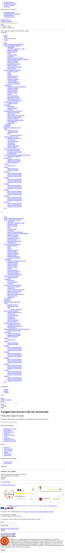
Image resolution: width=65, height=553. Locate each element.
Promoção (6, 447)
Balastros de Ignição (16, 135)
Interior (6, 167)
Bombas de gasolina (12, 88)
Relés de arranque (12, 65)
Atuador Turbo (11, 144)
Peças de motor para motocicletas (13, 111)
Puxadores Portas (12, 153)
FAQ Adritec (7, 430)
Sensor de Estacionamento (14, 173)
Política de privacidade (10, 441)
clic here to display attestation (50, 505)
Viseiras (9, 74)
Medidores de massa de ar (14, 138)
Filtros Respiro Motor (13, 146)
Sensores (6, 171)
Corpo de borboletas (12, 141)
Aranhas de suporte (12, 71)
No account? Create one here (8, 533)
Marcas (6, 452)
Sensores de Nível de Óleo (14, 176)
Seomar (15, 514)
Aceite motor (10, 123)
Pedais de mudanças (12, 76)
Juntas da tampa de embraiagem (15, 115)
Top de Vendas (8, 450)
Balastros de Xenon (12, 130)
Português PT (16, 14)
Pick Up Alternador (12, 62)
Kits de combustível (12, 96)
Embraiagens (10, 106)
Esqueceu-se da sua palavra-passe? (10, 528)
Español (12, 12)
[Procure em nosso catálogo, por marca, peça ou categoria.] (17, 23)
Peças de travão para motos (11, 102)
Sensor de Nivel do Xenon (14, 174)
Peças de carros (8, 461)
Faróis (9, 73)
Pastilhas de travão (12, 103)
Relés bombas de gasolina (14, 67)
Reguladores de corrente (13, 64)
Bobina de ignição (12, 52)
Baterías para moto (12, 50)
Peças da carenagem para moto (12, 70)
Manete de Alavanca (12, 168)
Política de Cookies (48, 511)
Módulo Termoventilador (14, 161)
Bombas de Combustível (14, 156)
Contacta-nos (7, 453)
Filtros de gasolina (12, 91)
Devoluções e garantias (10, 3)
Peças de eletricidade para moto (12, 45)
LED (8, 133)
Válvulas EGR (11, 140)
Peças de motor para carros (11, 136)
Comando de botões (12, 170)
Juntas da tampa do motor (14, 117)
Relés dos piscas (11, 68)
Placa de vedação (12, 147)
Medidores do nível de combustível (16, 86)
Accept (3, 550)
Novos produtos (8, 449)
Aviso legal (7, 438)
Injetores (9, 94)
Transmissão (7, 105)
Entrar (2, 398)
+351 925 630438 (5, 482)
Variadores (10, 109)
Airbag (6, 164)
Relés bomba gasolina (13, 99)
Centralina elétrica (12, 55)
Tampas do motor (12, 80)
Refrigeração (7, 158)
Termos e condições (9, 5)
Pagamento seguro (9, 2)
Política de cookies (9, 439)
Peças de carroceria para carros (12, 149)
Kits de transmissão (12, 108)
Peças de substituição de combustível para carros (17, 155)
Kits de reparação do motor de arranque (18, 59)
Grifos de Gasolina (12, 92)
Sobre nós (6, 6)
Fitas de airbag (11, 165)
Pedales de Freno (12, 77)
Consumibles (7, 124)
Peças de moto (8, 463)
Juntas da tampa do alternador (15, 58)
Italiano (11, 15)
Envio (5, 436)
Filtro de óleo (11, 114)
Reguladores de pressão (13, 97)
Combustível (7, 85)
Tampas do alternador (13, 79)
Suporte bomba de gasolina (14, 100)
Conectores (10, 56)
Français (12, 17)
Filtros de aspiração (12, 89)
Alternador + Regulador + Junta (15, 48)
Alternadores (10, 47)
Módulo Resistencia (12, 162)
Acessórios (7, 126)
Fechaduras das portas (13, 150)
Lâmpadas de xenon (12, 132)
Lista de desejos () (5, 19)
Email (2, 522)
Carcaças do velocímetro (14, 83)
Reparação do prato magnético (15, 120)
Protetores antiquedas (13, 82)
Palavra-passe (4, 525)
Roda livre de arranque (13, 112)
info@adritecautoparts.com (8, 485)
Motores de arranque (12, 61)
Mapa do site (7, 455)
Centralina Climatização (13, 159)
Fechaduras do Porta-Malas (14, 152)
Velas (8, 53)
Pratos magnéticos (12, 121)
